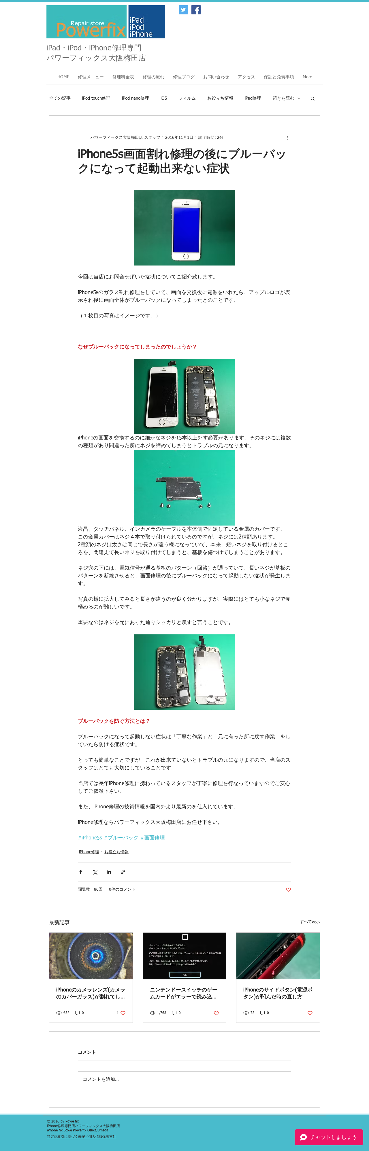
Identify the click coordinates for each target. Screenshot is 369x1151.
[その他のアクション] (287, 137)
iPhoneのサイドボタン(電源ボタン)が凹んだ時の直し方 (277, 993)
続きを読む (283, 98)
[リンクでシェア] (123, 872)
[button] (91, 77)
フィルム (187, 98)
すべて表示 (310, 922)
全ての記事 (60, 98)
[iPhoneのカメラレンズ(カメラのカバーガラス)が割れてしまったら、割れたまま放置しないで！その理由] (91, 956)
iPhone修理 (89, 852)
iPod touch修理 (96, 98)
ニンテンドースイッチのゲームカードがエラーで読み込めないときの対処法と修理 (183, 993)
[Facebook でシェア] (80, 872)
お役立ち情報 (220, 98)
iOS (164, 98)
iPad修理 (253, 98)
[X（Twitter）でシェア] (94, 872)
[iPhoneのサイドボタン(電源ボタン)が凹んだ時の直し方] (278, 956)
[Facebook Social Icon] (196, 9)
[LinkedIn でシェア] (109, 872)
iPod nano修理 (135, 98)
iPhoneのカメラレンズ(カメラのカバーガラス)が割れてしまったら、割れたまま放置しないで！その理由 (90, 993)
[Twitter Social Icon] (183, 9)
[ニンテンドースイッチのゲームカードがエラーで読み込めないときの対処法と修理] (184, 956)
